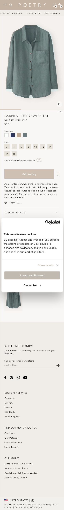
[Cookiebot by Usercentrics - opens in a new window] (45, 222)
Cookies (8, 507)
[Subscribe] (58, 365)
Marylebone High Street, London (20, 472)
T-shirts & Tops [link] (30, 13)
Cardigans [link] (14, 13)
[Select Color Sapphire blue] (13, 135)
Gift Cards (9, 411)
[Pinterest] (11, 377)
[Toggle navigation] (5, 5)
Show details (45, 265)
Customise (30, 285)
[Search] (10, 5)
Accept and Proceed (32, 275)
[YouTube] (25, 378)
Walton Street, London (15, 477)
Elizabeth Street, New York (18, 463)
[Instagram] (18, 377)
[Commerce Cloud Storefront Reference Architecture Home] (31, 5)
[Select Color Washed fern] (19, 135)
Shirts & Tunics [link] (48, 13)
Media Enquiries (12, 416)
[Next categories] (61, 13)
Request (8, 353)
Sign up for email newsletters (19, 360)
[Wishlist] (57, 174)
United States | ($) (21, 500)
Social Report (11, 446)
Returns (8, 407)
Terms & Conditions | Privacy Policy (33, 504)
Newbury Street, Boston (16, 468)
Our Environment (13, 442)
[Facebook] (5, 377)
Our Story (9, 433)
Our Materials (11, 437)
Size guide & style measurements (19, 160)
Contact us (9, 398)
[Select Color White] (6, 135)
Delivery (8, 402)
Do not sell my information (28, 507)
